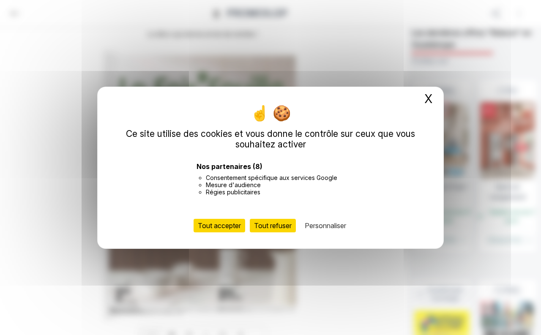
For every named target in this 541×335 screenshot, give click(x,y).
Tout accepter (219, 225)
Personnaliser (325, 225)
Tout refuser (273, 225)
